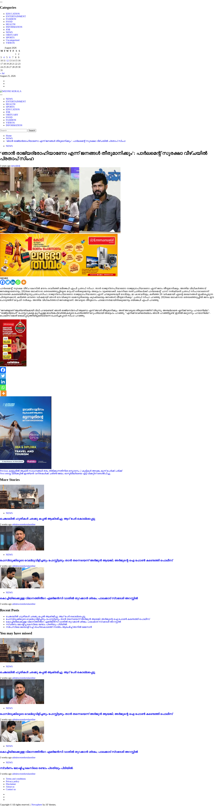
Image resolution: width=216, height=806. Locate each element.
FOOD (9, 21)
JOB (8, 29)
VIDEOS (10, 43)
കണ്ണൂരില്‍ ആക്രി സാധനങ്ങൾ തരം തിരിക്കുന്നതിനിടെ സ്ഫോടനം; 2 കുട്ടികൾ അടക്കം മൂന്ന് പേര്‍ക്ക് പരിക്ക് (61, 471)
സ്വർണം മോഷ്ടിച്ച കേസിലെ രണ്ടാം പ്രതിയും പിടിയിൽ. (36, 624)
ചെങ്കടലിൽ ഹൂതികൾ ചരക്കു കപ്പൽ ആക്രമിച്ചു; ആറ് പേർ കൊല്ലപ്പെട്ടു (47, 518)
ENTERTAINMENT (16, 16)
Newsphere (36, 804)
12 (7, 60)
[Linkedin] (12, 282)
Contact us (11, 789)
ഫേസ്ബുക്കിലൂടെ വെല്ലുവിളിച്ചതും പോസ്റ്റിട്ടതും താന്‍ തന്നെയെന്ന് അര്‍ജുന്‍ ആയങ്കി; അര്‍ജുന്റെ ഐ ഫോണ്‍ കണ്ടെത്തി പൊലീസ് (86, 560)
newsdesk (15, 166)
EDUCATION (13, 13)
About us (10, 786)
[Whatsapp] (18, 282)
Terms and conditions (16, 779)
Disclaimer (11, 784)
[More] (24, 282)
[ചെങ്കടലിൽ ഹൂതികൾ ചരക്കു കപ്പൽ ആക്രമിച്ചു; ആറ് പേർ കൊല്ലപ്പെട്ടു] (22, 508)
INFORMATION (14, 27)
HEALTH (10, 24)
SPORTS (10, 37)
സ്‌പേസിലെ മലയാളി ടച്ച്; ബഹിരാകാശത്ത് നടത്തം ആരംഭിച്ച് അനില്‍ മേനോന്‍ (49, 627)
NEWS (9, 32)
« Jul (2, 73)
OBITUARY (12, 35)
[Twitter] (7, 282)
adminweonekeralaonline (23, 524)
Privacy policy (12, 781)
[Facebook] (2, 282)
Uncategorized (12, 40)
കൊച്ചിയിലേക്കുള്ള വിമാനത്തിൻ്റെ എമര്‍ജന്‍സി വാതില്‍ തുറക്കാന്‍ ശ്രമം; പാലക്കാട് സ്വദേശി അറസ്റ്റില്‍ (69, 598)
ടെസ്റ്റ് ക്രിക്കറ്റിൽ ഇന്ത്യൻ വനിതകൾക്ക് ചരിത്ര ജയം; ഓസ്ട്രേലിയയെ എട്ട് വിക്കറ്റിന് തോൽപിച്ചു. (55, 473)
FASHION (11, 19)
